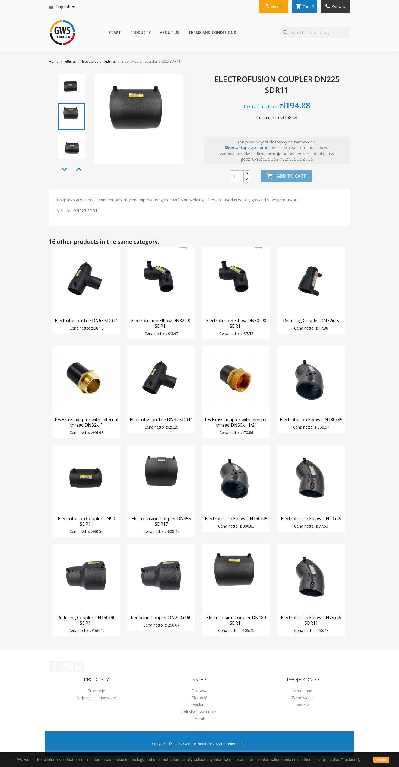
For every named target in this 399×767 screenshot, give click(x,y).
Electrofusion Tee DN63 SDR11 (86, 321)
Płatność (199, 697)
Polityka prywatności (199, 711)
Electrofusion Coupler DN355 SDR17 (161, 521)
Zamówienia (303, 697)
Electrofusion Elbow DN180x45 (311, 420)
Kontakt (338, 6)
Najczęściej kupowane (96, 697)
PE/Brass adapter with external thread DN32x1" (86, 422)
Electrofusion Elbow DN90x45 (311, 519)
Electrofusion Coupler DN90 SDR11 (86, 521)
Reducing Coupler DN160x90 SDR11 (86, 620)
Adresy (303, 704)
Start (115, 32)
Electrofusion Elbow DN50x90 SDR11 (236, 323)
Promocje (96, 690)
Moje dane (302, 690)
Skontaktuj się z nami (246, 147)
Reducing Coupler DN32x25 (311, 321)
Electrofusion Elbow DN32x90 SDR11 (161, 323)
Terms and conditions (212, 32)
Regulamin (199, 704)
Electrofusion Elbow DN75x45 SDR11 (311, 620)
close (381, 760)
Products (140, 32)
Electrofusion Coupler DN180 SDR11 (236, 620)
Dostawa (199, 690)
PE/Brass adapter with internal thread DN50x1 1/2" (236, 422)
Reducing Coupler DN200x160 (161, 618)
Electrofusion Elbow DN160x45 (236, 519)
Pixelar (241, 743)
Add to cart (286, 176)
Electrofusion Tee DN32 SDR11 (161, 420)
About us (169, 32)
